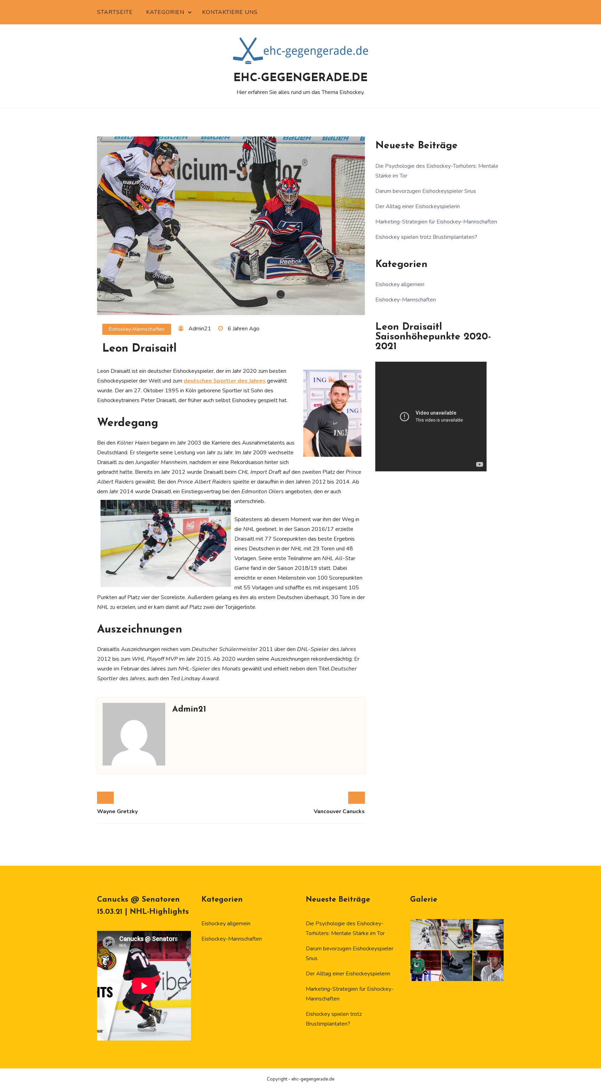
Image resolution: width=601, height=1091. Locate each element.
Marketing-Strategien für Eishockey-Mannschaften (436, 222)
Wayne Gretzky (117, 811)
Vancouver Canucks (339, 811)
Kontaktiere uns (230, 12)
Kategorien (165, 12)
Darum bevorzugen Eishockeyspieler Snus (425, 191)
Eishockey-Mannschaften (137, 329)
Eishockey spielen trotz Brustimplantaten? (426, 237)
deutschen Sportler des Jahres (225, 381)
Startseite (115, 12)
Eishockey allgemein (399, 284)
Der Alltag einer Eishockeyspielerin (417, 206)
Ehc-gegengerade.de (300, 78)
